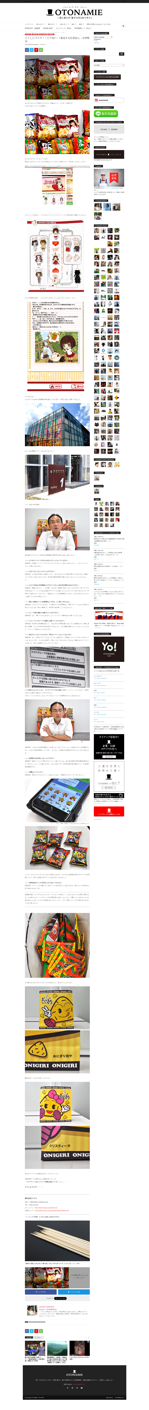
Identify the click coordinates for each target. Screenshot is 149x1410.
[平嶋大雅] (96, 371)
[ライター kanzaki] (110, 243)
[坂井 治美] (116, 330)
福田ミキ (96, 559)
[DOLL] (103, 270)
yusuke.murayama (33, 44)
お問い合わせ (109, 1397)
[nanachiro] (103, 257)
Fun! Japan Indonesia (100, 678)
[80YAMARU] (110, 411)
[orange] (116, 243)
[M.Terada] (116, 424)
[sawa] (96, 290)
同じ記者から (38, 1337)
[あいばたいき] (96, 411)
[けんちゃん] (96, 509)
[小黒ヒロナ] (96, 250)
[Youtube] (125, 1)
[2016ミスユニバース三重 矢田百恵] (110, 404)
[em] (116, 444)
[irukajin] (107, 525)
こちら (109, 141)
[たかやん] (110, 270)
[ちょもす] (116, 397)
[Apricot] (116, 464)
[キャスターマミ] (116, 230)
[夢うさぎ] (116, 337)
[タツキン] (110, 317)
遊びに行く (51, 24)
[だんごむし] (103, 411)
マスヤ (43, 1322)
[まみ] (117, 504)
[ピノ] (96, 417)
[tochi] (116, 310)
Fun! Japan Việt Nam (100, 714)
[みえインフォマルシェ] (103, 350)
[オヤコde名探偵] (96, 451)
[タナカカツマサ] (110, 371)
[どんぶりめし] (107, 509)
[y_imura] (110, 250)
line (30, 1322)
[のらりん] (103, 344)
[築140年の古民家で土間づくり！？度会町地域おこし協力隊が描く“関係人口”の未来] (35, 1348)
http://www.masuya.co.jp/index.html (46, 1208)
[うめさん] (116, 417)
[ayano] (110, 417)
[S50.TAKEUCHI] (110, 310)
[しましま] (103, 397)
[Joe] (96, 304)
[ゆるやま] (116, 324)
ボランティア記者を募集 (110, 188)
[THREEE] (112, 514)
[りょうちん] (103, 324)
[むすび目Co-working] (110, 451)
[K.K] (110, 431)
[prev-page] (86, 1337)
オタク (34, 1322)
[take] (112, 525)
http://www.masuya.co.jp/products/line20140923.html (52, 1210)
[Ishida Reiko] (103, 437)
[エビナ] (116, 404)
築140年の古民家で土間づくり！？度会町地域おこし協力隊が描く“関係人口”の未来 (35, 1359)
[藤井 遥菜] (110, 377)
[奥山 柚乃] (96, 444)
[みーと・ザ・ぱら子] (103, 277)
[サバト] (96, 310)
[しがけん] (96, 431)
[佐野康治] (103, 230)
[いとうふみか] (103, 417)
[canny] (96, 337)
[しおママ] (103, 250)
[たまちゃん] (103, 371)
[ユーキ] (96, 357)
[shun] (110, 257)
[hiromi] (116, 250)
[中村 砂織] (103, 431)
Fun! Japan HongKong (100, 707)
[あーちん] (110, 330)
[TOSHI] (96, 264)
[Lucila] (110, 290)
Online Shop (48, 28)
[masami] (116, 371)
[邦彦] (96, 317)
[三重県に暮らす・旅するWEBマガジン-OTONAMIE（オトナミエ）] (74, 12)
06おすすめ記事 (43, 34)
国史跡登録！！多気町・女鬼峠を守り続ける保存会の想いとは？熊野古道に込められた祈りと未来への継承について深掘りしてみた (57, 1359)
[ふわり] (96, 384)
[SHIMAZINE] (103, 237)
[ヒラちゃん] (101, 525)
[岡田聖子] (96, 230)
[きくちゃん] (103, 297)
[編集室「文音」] (96, 391)
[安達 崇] (103, 330)
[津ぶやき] (110, 304)
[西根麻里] (110, 264)
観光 (80, 24)
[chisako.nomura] (103, 444)
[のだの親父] (96, 520)
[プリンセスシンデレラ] (110, 237)
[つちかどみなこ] (116, 257)
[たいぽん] (96, 364)
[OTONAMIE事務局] (96, 504)
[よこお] (112, 520)
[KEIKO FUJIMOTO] (116, 384)
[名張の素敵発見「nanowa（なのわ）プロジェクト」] (103, 317)
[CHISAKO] (116, 344)
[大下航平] (103, 364)
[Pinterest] (36, 50)
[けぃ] (103, 264)
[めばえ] (110, 437)
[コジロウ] (96, 491)
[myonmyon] (110, 357)
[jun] (96, 270)
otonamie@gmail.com (78, 1384)
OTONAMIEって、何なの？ (83, 28)
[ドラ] (107, 514)
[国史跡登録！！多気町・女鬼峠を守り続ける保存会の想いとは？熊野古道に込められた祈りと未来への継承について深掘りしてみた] (57, 1348)
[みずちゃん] (110, 391)
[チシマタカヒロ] (116, 317)
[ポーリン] (103, 451)
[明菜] (96, 404)
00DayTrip (50, 1355)
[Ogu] (107, 504)
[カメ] (110, 444)
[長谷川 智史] (116, 437)
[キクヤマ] (116, 391)
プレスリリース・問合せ (63, 28)
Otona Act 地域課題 (32, 28)
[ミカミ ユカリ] (96, 464)
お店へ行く (63, 24)
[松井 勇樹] (116, 237)
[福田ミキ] (107, 207)
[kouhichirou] (112, 509)
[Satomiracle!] (103, 404)
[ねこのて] (107, 520)
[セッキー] (103, 337)
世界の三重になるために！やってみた (99, 24)
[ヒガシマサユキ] (110, 464)
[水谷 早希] (103, 424)
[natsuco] (116, 264)
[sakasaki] (103, 304)
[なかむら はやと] (116, 364)
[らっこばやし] (116, 304)
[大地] (117, 520)
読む (110, 541)
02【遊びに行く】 (29, 1355)
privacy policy (98, 819)
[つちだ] (103, 357)
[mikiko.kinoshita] (103, 310)
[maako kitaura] (103, 464)
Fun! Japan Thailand (100, 700)
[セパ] (116, 270)
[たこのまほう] (96, 284)
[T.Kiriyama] (110, 344)
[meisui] (110, 350)
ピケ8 (39, 1322)
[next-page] (89, 1337)
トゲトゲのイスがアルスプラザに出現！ (79, 1358)
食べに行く (39, 24)
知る (73, 24)
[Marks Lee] (96, 514)
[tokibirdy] (110, 337)
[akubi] (110, 324)
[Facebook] (115, 1)
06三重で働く (51, 34)
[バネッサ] (101, 504)
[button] (123, 26)
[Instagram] (118, 1)
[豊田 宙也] (101, 520)
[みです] (116, 431)
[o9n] (96, 437)
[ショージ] (96, 330)
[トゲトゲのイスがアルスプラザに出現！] (80, 1348)
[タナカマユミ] (116, 277)
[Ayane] (96, 377)
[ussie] (103, 384)
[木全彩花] (96, 324)
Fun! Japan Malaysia (100, 685)
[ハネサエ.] (96, 237)
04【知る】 (32, 32)
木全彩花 (96, 545)
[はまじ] (110, 230)
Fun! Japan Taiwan (99, 693)
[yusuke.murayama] (98, 207)
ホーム (26, 32)
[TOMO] (116, 297)
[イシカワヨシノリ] (96, 297)
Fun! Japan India (99, 722)
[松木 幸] (110, 284)
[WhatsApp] (41, 50)
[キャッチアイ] (96, 424)
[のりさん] (110, 364)
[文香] (103, 391)
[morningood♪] (117, 514)
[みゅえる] (110, 384)
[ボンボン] (117, 509)
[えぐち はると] (116, 284)
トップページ (29, 24)
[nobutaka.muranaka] (110, 424)
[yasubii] (110, 297)
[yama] (103, 377)
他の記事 (29, 1337)
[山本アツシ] (103, 290)
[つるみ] (116, 411)
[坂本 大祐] (96, 477)
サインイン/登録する (42, 1)
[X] (121, 1)
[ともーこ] (98, 216)
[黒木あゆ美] (116, 290)
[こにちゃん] (96, 277)
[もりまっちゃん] (110, 277)
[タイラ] (96, 350)
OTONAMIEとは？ (119, 1397)
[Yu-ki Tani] (110, 397)
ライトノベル (62, 215)
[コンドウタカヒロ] (116, 451)
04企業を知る (35, 34)
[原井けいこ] (116, 350)
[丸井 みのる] (96, 397)
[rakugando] (96, 525)
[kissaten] (116, 357)
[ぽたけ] (103, 284)
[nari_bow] (116, 207)
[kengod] (101, 514)
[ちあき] (96, 344)
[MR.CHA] (116, 377)
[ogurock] (96, 257)
